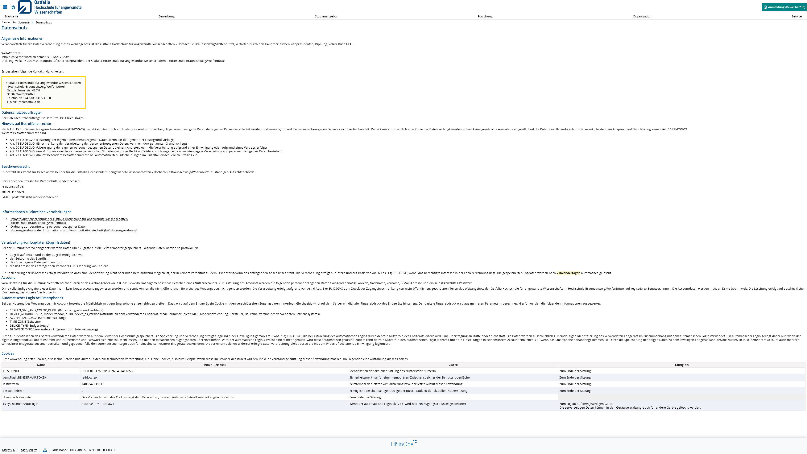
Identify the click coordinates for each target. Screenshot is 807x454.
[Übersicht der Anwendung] (45, 450)
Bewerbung (164, 16)
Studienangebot (324, 16)
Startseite (11, 16)
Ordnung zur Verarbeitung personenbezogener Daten (49, 226)
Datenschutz (44, 22)
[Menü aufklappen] (5, 7)
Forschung (483, 16)
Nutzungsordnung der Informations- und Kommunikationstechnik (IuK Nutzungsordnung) (74, 230)
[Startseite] (13, 7)
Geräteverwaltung (628, 407)
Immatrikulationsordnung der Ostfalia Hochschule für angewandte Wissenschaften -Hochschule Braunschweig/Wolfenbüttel (69, 221)
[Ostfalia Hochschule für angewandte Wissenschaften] (50, 7)
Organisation (639, 16)
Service (794, 16)
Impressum (8, 450)
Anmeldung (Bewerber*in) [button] (786, 7)
